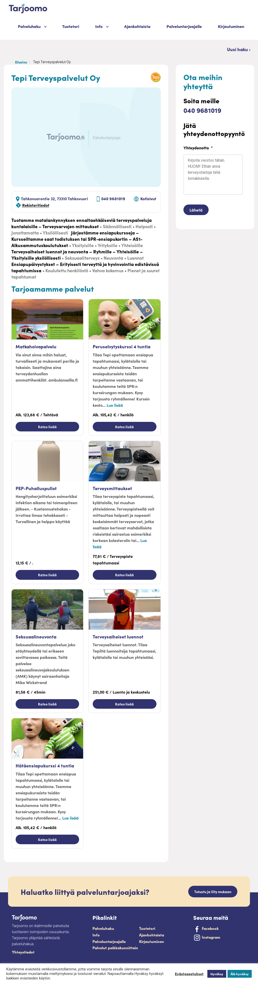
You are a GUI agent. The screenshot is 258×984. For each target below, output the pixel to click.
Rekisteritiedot (35, 205)
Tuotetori (70, 26)
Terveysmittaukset (112, 488)
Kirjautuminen (231, 26)
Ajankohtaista (137, 26)
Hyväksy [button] (216, 973)
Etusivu (21, 61)
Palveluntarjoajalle (184, 26)
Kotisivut (148, 198)
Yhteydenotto (198, 147)
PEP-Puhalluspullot (36, 488)
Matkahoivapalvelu (36, 346)
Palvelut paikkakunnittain (115, 947)
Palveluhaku (29, 26)
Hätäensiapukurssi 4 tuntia (45, 765)
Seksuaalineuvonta (36, 636)
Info (96, 934)
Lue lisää (115, 405)
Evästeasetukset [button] (189, 973)
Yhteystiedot (23, 952)
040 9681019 (113, 198)
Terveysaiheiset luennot (118, 636)
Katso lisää (47, 426)
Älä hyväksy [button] (240, 973)
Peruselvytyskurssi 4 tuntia (121, 346)
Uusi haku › (238, 49)
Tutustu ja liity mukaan (212, 891)
